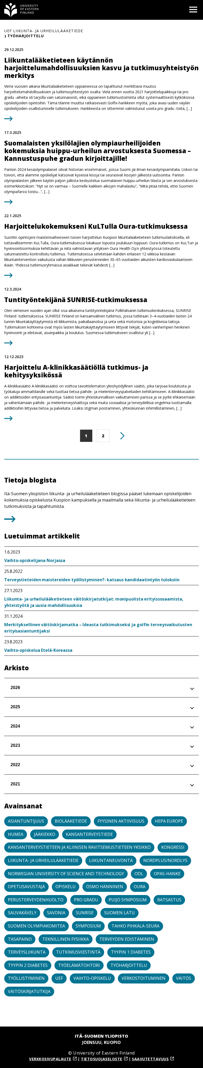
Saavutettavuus (150, 1058)
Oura (139, 886)
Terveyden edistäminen (126, 939)
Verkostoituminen (143, 978)
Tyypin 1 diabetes (131, 952)
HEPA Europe (169, 821)
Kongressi (172, 847)
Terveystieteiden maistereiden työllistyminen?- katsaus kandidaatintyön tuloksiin (91, 580)
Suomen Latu (119, 913)
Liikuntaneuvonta (111, 860)
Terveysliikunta (26, 952)
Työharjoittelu (128, 965)
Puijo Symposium (128, 900)
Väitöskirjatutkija (29, 991)
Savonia (56, 913)
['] (10, 521)
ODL (139, 874)
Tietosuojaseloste (101, 1058)
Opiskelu (66, 886)
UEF (59, 978)
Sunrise (85, 913)
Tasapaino (20, 939)
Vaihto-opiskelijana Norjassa (34, 560)
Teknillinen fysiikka (65, 939)
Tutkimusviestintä (78, 952)
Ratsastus (169, 900)
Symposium (88, 926)
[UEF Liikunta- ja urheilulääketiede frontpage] (21, 10)
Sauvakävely (22, 913)
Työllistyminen (26, 978)
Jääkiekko (44, 834)
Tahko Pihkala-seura (135, 926)
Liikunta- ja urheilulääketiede (43, 860)
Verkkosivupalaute (50, 1058)
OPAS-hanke (167, 874)
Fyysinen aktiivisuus (121, 821)
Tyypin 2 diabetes (28, 965)
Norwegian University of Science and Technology (66, 874)
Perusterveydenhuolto (35, 900)
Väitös (183, 978)
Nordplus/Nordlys (165, 860)
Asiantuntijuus (26, 821)
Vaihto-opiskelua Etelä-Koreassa (38, 650)
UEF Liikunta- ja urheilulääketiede (43, 30)
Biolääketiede (71, 821)
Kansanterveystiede (89, 834)
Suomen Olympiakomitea (36, 926)
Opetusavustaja (26, 886)
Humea (15, 834)
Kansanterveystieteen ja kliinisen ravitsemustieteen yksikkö (79, 847)
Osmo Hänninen (104, 886)
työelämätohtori (79, 965)
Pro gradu (86, 900)
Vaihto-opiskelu (92, 978)
